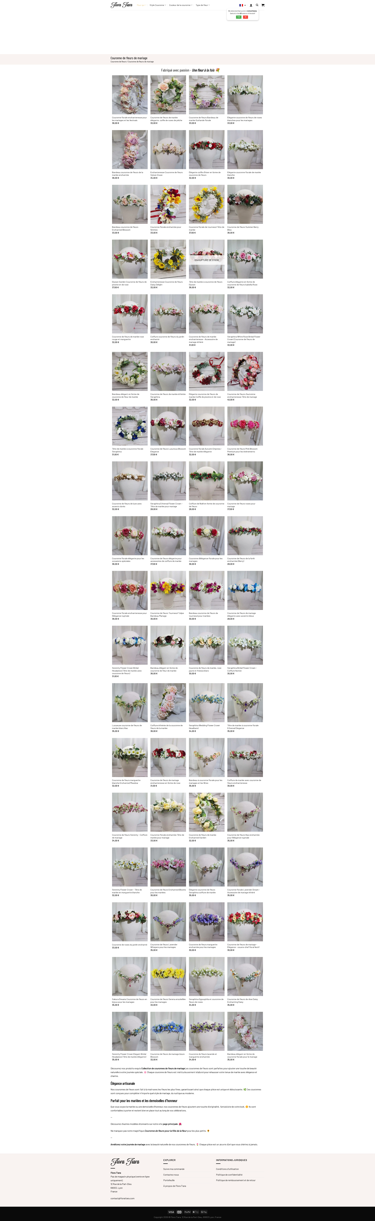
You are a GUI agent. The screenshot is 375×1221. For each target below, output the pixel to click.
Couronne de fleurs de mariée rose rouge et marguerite (128, 338)
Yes (238, 17)
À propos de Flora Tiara (174, 1185)
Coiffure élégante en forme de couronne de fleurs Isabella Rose (242, 283)
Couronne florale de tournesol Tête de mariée (206, 228)
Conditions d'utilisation (227, 1168)
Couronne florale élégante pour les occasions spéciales (128, 559)
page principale (170, 1123)
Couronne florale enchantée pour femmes (165, 228)
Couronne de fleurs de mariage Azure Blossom (167, 1055)
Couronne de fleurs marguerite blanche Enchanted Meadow (126, 781)
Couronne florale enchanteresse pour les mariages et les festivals (129, 118)
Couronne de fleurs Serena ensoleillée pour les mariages (168, 1000)
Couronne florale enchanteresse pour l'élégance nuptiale (129, 614)
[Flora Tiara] (122, 5)
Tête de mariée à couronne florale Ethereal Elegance (243, 726)
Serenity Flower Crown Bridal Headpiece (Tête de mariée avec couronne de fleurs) (127, 671)
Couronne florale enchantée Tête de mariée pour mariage (167, 836)
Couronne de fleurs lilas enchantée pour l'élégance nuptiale (243, 836)
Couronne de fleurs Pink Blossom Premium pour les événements (242, 450)
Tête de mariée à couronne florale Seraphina (127, 450)
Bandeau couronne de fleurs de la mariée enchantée (127, 173)
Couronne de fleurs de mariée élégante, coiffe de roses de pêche (166, 118)
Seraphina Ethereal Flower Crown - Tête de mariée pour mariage (166, 505)
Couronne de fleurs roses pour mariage (241, 505)
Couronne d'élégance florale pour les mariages (206, 559)
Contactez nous (171, 1174)
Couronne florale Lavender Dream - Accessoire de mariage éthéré (243, 891)
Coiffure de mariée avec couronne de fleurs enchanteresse (244, 781)
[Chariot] (262, 5)
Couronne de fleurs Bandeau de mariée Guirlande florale (203, 118)
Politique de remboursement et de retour (235, 1180)
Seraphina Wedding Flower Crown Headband (204, 726)
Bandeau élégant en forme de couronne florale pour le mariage (242, 1055)
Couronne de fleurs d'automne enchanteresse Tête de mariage (242, 395)
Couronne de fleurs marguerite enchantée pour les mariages (203, 945)
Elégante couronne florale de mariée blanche (244, 173)
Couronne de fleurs (118, 61)
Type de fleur (202, 5)
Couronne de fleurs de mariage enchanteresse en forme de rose (165, 781)
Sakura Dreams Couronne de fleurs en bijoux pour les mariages (129, 1000)
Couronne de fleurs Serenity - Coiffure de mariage (129, 836)
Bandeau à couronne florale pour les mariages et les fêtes (205, 781)
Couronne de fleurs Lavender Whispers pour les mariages (163, 945)
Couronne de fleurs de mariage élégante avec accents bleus (241, 614)
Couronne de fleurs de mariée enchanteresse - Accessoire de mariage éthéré (203, 339)
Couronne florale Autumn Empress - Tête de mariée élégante (205, 450)
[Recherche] (257, 5)
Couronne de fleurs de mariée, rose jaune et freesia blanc (205, 669)
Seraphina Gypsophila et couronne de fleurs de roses (206, 1000)
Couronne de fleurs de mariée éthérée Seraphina (168, 395)
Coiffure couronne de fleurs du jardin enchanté (167, 338)
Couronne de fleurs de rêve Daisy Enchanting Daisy (242, 1000)
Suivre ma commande (173, 1168)
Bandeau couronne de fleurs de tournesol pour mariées (203, 614)
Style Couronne (157, 5)
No (246, 17)
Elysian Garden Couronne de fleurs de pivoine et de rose (129, 283)
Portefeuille (169, 1180)
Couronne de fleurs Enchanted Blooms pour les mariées (168, 891)
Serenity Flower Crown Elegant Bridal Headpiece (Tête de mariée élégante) (129, 1055)
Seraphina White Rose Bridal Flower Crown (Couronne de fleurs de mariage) (243, 339)
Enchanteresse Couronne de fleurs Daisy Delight (166, 283)
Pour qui (140, 5)
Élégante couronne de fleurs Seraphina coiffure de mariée (202, 891)
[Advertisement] (187, 32)
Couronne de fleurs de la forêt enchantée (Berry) (241, 559)
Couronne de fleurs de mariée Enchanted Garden (202, 836)
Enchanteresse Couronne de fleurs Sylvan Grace (166, 173)
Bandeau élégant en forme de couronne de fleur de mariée (125, 395)
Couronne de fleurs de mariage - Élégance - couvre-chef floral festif (243, 945)
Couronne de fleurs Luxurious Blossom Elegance (168, 450)
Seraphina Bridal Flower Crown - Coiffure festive (242, 669)
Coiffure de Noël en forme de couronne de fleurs (206, 505)
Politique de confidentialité (229, 1174)
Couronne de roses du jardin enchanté (129, 944)
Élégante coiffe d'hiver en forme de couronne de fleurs (205, 173)
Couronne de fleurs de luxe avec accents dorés (127, 505)
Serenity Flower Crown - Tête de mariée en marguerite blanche (127, 891)
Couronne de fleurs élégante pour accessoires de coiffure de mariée (166, 559)
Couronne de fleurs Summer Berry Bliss (243, 228)
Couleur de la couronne (179, 5)
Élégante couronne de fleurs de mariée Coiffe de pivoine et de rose (205, 395)
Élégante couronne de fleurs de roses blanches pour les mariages (244, 118)
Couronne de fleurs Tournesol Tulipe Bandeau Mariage (167, 614)
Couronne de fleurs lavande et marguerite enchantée (203, 1055)
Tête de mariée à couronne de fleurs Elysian (205, 283)
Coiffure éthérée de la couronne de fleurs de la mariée (166, 726)
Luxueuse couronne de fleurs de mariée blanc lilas (127, 726)
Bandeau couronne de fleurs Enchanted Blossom (125, 228)
